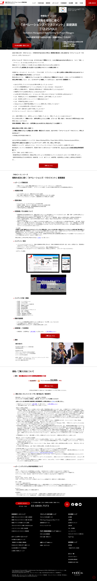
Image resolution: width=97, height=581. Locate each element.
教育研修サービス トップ (18, 514)
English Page (71, 536)
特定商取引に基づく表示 (73, 562)
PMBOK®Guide (28, 525)
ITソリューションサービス (45, 525)
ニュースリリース (71, 531)
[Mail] (67, 504)
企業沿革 (70, 525)
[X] (76, 504)
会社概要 (70, 517)
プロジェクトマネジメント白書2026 (76, 533)
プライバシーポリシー (72, 556)
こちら (39, 237)
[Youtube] (80, 504)
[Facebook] (72, 504)
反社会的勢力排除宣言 (72, 559)
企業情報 (70, 519)
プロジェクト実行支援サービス (46, 517)
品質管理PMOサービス (45, 522)
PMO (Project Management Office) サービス (49, 519)
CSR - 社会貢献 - (71, 528)
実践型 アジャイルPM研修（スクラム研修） (21, 522)
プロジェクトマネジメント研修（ (18, 525)
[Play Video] (48, 288)
